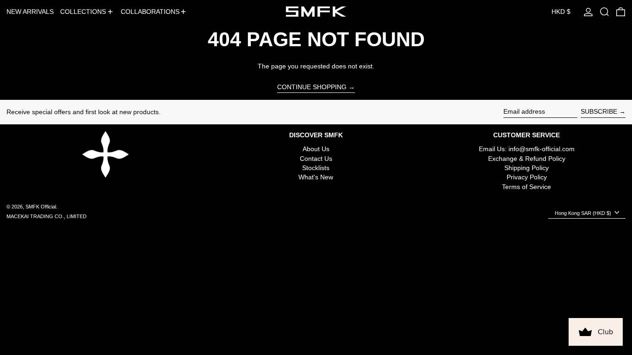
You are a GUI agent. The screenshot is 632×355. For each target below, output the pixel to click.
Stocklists (315, 167)
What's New (315, 177)
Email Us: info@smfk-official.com (527, 149)
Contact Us (316, 158)
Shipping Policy (526, 167)
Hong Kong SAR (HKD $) (584, 213)
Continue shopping (312, 87)
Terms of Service (526, 186)
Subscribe (599, 111)
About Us (316, 149)
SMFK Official (40, 206)
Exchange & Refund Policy (526, 158)
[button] (604, 11)
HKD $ (560, 11)
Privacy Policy (527, 177)
